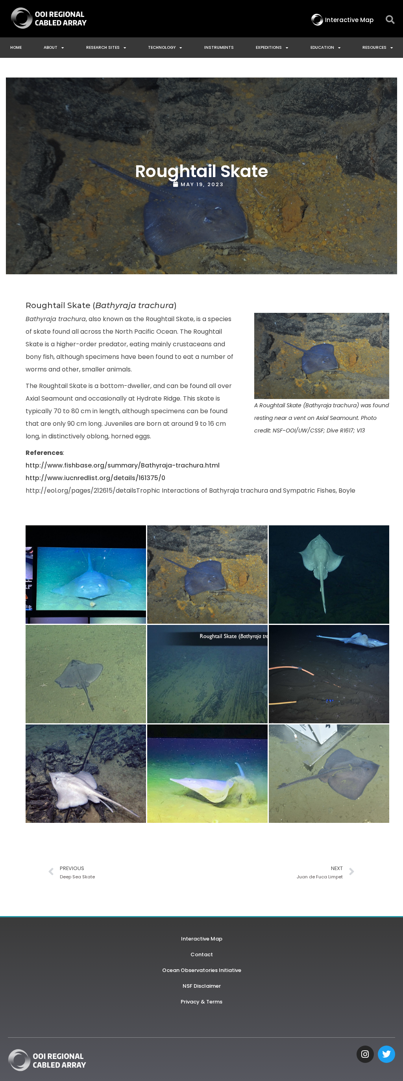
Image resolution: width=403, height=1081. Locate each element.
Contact (201, 954)
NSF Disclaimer (202, 986)
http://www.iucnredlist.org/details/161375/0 (95, 477)
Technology (162, 47)
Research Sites (103, 47)
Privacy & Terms (201, 1001)
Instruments (219, 47)
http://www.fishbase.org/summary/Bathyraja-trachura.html (123, 465)
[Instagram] (365, 1054)
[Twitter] (386, 1054)
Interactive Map (201, 938)
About (50, 47)
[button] (390, 20)
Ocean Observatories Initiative (201, 970)
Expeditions (269, 47)
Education (322, 47)
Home (16, 47)
